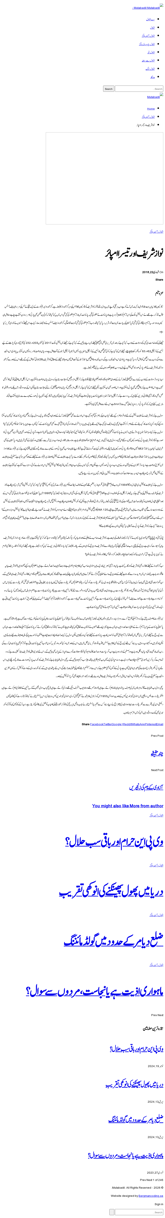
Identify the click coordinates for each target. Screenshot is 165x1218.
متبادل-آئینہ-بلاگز (148, 35)
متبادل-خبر (151, 52)
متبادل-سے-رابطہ (148, 60)
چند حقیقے (157, 752)
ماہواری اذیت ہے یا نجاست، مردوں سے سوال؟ (125, 1154)
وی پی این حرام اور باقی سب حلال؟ (136, 1048)
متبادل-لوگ (150, 68)
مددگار (152, 77)
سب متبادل (150, 19)
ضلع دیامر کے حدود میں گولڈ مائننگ (135, 1119)
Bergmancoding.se (151, 1195)
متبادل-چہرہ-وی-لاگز (147, 44)
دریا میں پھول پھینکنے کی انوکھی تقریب (134, 1083)
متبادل (152, 27)
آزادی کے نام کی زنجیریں (146, 787)
